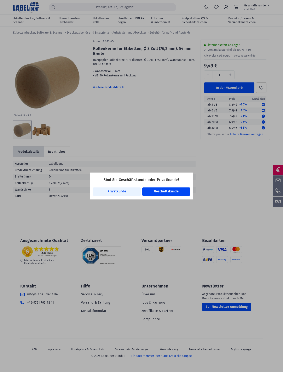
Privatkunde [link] (117, 191)
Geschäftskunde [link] (166, 191)
